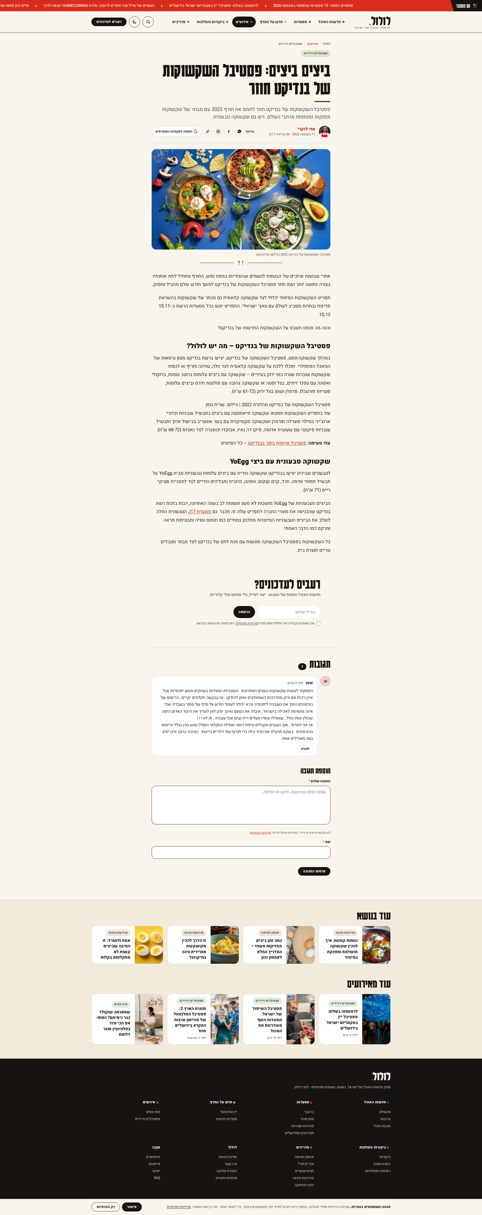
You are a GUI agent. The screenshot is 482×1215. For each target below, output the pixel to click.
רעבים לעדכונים (109, 21)
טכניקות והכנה (303, 1198)
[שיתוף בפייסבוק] (228, 131)
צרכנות (385, 1139)
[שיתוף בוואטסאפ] (239, 131)
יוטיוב (156, 1191)
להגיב (305, 748)
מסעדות (303, 1122)
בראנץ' (309, 1132)
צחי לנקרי (306, 129)
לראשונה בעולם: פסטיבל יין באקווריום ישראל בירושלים (213, 5)
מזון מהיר (307, 1139)
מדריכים (302, 1167)
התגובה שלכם (319, 781)
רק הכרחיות (106, 1206)
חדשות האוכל (375, 1122)
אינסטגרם (153, 1177)
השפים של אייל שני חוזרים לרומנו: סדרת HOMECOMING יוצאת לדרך (98, 5)
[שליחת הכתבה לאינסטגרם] (218, 131)
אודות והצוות (228, 1177)
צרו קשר (231, 1184)
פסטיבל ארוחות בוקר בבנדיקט (277, 443)
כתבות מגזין (382, 1184)
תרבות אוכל (382, 1146)
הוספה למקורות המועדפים (173, 131)
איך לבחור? (306, 1184)
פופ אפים (153, 1132)
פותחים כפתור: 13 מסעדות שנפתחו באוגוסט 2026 (312, 5)
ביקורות (385, 1177)
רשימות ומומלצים (378, 1191)
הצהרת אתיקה (226, 1191)
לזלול (372, 22)
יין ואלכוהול (228, 1132)
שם (326, 841)
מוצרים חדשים (226, 1139)
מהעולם (385, 1132)
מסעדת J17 (199, 511)
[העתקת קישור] (207, 131)
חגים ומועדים (304, 1191)
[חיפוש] (148, 21)
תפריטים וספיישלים (299, 1153)
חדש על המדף (221, 1122)
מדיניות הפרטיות (247, 623)
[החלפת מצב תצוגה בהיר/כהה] (134, 21)
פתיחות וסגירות (302, 1146)
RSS (157, 1198)
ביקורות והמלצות (372, 1167)
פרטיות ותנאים (226, 1198)
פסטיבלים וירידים (290, 43)
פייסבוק (154, 1184)
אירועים (312, 43)
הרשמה (244, 612)
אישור (132, 1206)
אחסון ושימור (304, 1177)
